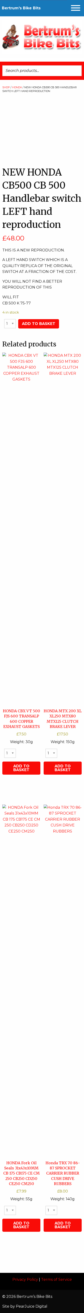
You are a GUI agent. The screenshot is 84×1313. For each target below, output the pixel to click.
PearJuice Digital (31, 1306)
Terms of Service (56, 1279)
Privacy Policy (25, 1279)
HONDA (17, 87)
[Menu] (75, 8)
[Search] (76, 71)
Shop (6, 87)
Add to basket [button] (21, 768)
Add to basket (38, 323)
